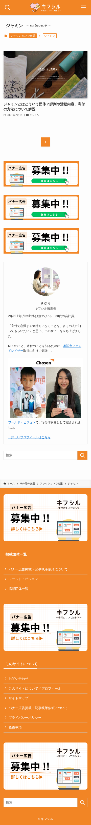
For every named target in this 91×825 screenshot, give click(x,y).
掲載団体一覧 (18, 589)
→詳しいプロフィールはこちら (29, 437)
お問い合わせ (18, 678)
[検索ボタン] (7, 7)
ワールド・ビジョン (21, 422)
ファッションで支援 (22, 35)
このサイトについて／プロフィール (35, 688)
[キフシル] (45, 7)
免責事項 (15, 727)
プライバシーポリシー (25, 717)
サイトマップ (18, 698)
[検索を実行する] (82, 455)
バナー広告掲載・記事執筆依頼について (38, 569)
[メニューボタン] (83, 7)
